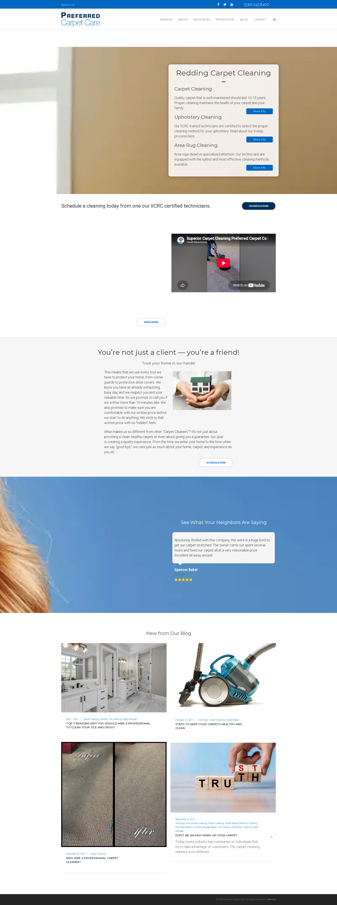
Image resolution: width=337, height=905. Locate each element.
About (183, 19)
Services (166, 19)
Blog (244, 19)
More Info (259, 111)
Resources (202, 19)
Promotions (225, 19)
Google (179, 575)
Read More (151, 322)
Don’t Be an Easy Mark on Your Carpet (206, 835)
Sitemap (272, 899)
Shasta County (75, 273)
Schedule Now (215, 462)
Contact (260, 19)
